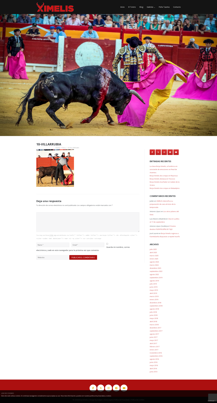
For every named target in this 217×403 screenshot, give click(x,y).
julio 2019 (153, 284)
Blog (141, 7)
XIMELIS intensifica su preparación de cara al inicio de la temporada (162, 204)
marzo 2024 (154, 265)
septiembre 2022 (156, 271)
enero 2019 (154, 299)
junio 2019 (153, 287)
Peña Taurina (164, 7)
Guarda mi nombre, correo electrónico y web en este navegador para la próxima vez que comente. (83, 248)
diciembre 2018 (155, 302)
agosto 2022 (154, 274)
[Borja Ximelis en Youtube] (176, 152)
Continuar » (211, 401)
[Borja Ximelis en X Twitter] (158, 152)
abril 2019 (153, 293)
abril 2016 (153, 368)
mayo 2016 (154, 365)
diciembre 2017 (155, 328)
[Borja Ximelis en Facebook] (152, 152)
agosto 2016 (154, 359)
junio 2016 (153, 362)
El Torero (132, 7)
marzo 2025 (154, 255)
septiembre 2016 (156, 356)
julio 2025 (153, 249)
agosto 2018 (154, 309)
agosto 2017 (154, 334)
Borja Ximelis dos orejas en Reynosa (164, 176)
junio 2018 (153, 315)
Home (58, 148)
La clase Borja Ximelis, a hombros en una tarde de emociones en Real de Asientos (163, 169)
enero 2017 (154, 350)
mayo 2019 (154, 290)
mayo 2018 (154, 318)
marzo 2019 (154, 296)
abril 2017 (153, 343)
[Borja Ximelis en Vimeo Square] (170, 152)
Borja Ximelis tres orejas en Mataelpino (165, 188)
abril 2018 (153, 321)
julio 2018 (153, 312)
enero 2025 (154, 259)
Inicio (122, 7)
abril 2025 (153, 252)
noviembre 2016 (156, 353)
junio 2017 (153, 337)
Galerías (150, 7)
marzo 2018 (154, 324)
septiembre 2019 (156, 277)
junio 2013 (153, 372)
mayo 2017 (154, 340)
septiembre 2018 (156, 306)
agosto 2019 (154, 281)
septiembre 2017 (156, 331)
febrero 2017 (154, 346)
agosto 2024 (154, 262)
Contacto (177, 7)
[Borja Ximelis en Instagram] (164, 152)
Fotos (64, 148)
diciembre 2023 (155, 268)
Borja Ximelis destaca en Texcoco (162, 179)
